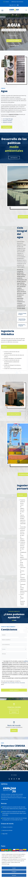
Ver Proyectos (6, 127)
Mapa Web (4, 833)
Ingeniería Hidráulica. (7, 120)
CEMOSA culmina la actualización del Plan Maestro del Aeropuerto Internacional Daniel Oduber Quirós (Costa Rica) (14, 813)
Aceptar (14, 868)
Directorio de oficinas (7, 830)
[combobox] (14, 649)
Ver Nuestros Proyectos (14, 414)
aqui (8, 864)
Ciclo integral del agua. (8, 119)
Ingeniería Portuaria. (7, 122)
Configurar (14, 871)
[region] (14, 864)
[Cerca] (26, 852)
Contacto (7, 1)
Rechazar (14, 875)
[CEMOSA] (14, 10)
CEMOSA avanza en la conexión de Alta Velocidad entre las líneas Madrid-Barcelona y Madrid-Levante (14, 807)
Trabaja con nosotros (7, 827)
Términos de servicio (20, 682)
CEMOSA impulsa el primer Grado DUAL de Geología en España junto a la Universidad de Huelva (14, 818)
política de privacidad (9, 682)
